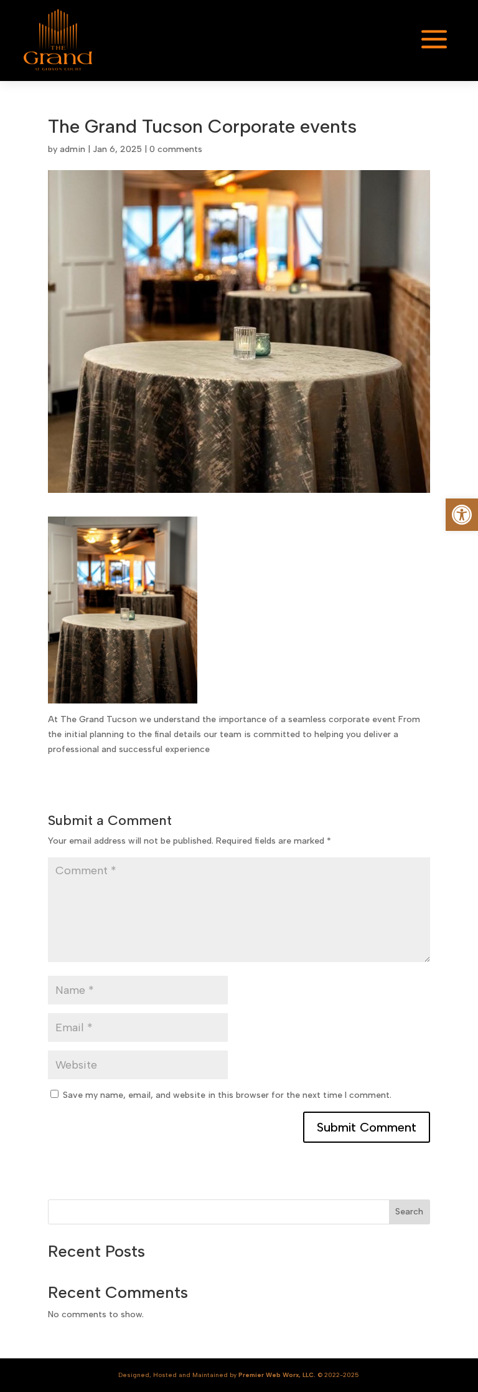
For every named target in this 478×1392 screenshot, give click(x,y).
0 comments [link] (175, 149)
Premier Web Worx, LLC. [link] (277, 1375)
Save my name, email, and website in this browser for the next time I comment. (227, 1095)
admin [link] (72, 149)
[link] (462, 514)
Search (409, 1211)
